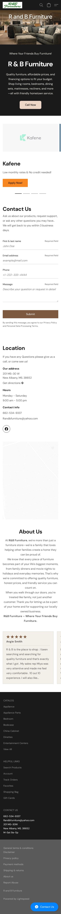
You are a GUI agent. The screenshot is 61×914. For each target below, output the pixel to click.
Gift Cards (9, 797)
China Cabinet (11, 730)
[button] (30, 906)
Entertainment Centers (15, 743)
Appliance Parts (12, 712)
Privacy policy (11, 858)
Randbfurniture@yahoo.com (20, 418)
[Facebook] (6, 429)
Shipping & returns (13, 870)
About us (8, 876)
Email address (10, 255)
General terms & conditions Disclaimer (18, 850)
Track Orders (10, 779)
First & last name (12, 241)
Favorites (8, 785)
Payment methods (13, 864)
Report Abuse (10, 882)
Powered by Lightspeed (16, 898)
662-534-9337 (12, 413)
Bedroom (8, 718)
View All (7, 749)
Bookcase (8, 724)
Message (8, 284)
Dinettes (8, 737)
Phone (6, 269)
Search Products (12, 767)
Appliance (8, 706)
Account (8, 773)
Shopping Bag (10, 791)
